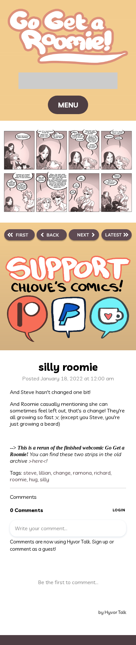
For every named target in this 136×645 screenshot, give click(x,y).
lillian (45, 472)
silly (44, 479)
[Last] (116, 235)
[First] (19, 235)
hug (33, 479)
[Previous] (52, 235)
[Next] (84, 235)
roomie (18, 479)
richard (102, 472)
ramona (82, 472)
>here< (36, 460)
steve (30, 472)
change (62, 472)
